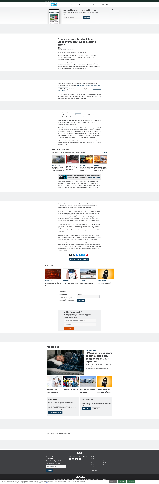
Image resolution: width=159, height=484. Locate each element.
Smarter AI (78, 113)
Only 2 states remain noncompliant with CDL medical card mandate (52, 391)
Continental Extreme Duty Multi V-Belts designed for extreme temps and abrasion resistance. (105, 283)
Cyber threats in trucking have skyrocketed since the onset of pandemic (53, 283)
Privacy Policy (74, 20)
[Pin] (87, 255)
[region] (79, 482)
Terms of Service (81, 20)
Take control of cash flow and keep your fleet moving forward (86, 169)
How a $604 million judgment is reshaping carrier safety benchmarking (87, 391)
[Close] (157, 481)
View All (96, 408)
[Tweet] (83, 255)
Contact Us (98, 479)
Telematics (83, 280)
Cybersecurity (48, 280)
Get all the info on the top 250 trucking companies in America (60, 403)
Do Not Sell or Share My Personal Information (77, 479)
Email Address (80, 294)
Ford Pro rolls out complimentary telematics (86, 282)
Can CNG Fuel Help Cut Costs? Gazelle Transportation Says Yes (58, 169)
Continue (81, 300)
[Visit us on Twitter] (73, 459)
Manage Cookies (91, 479)
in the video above (94, 177)
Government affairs (52, 388)
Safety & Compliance (91, 350)
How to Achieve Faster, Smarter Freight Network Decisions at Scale (100, 169)
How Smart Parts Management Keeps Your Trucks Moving (72, 168)
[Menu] (46, 4)
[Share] (77, 255)
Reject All (122, 481)
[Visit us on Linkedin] (76, 459)
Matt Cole (63, 48)
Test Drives (66, 388)
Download (86, 408)
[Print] (70, 255)
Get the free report (55, 412)
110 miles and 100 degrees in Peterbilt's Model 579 (70, 390)
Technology (61, 36)
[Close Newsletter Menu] (112, 10)
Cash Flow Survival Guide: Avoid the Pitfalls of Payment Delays (96, 404)
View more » (105, 152)
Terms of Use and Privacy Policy (82, 19)
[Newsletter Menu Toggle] (112, 4)
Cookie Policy (45, 482)
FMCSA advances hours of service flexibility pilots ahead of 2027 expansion (99, 357)
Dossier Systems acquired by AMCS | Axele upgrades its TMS (70, 282)
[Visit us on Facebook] (70, 459)
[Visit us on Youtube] (80, 459)
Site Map (104, 479)
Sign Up (50, 470)
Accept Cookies (131, 481)
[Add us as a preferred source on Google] (74, 255)
